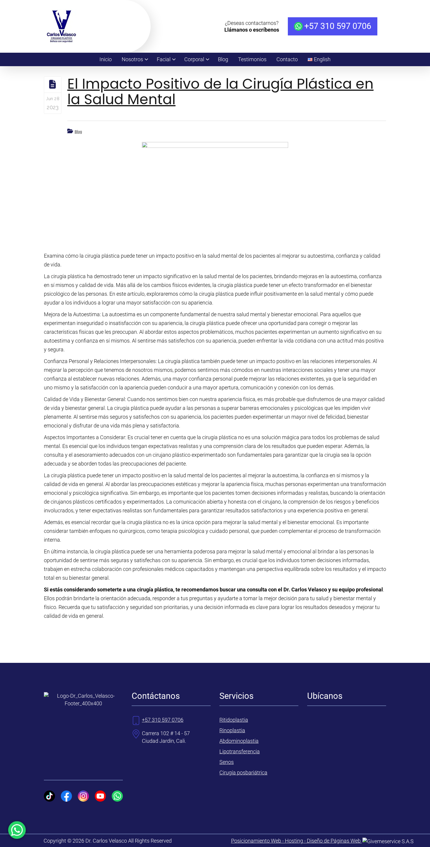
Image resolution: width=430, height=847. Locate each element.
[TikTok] (49, 796)
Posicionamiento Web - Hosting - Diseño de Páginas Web (296, 841)
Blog (78, 131)
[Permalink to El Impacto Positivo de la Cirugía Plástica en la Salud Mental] (215, 191)
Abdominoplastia (239, 741)
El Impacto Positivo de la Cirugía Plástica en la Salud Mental (220, 91)
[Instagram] (83, 796)
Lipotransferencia (239, 751)
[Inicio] (61, 42)
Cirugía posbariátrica (243, 772)
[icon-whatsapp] (17, 830)
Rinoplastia (232, 730)
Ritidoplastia (233, 720)
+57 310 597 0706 (337, 26)
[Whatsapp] (117, 796)
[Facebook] (66, 796)
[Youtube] (100, 796)
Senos (226, 762)
